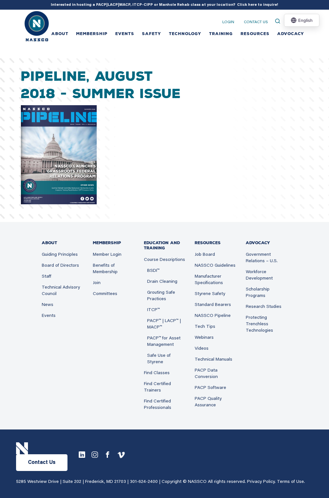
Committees (105, 294)
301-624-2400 (144, 482)
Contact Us (256, 22)
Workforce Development (259, 275)
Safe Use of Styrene (159, 359)
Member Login (107, 255)
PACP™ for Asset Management (164, 341)
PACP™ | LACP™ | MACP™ (164, 324)
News (47, 305)
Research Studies (263, 307)
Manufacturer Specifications (209, 279)
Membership (92, 33)
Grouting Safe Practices (161, 295)
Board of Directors (60, 265)
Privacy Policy (261, 482)
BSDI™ (153, 271)
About (59, 33)
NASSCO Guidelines (215, 265)
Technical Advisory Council (61, 290)
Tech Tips (205, 327)
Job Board (205, 255)
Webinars (204, 338)
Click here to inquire (257, 5)
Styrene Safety (210, 294)
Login (228, 22)
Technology (185, 33)
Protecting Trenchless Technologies (259, 324)
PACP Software (210, 388)
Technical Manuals (213, 359)
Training (221, 33)
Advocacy (290, 33)
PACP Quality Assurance (208, 402)
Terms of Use (290, 482)
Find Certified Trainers (157, 387)
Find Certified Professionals (157, 404)
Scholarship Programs (258, 292)
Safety (151, 33)
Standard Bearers (213, 305)
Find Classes (157, 373)
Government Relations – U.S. (262, 258)
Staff (46, 276)
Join (97, 283)
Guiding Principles (60, 255)
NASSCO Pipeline (213, 316)
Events (49, 316)
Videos (202, 348)
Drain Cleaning (162, 282)
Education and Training (162, 245)
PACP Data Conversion (206, 373)
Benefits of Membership (105, 268)
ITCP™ (153, 310)
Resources (255, 33)
